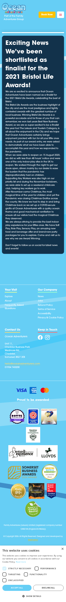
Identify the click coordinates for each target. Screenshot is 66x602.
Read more (21, 561)
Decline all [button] (48, 587)
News (41, 296)
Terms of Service (46, 309)
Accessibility (44, 313)
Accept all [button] (17, 587)
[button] (33, 596)
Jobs (40, 301)
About (8, 301)
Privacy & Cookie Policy (51, 318)
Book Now (47, 15)
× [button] (62, 549)
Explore (9, 296)
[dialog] (33, 574)
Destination (33, 540)
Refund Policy (45, 305)
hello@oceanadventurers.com (22, 364)
